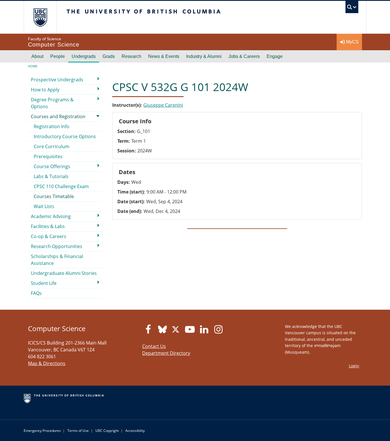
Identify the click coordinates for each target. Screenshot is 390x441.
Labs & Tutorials (51, 176)
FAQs (36, 293)
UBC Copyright (107, 430)
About (37, 56)
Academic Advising (51, 216)
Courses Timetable (54, 196)
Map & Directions (46, 363)
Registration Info (51, 126)
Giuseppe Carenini (163, 105)
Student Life (44, 283)
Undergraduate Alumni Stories (64, 273)
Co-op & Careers (48, 236)
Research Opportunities (56, 246)
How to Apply (45, 89)
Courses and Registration (58, 116)
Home (32, 66)
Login (354, 365)
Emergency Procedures (42, 430)
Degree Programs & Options (52, 103)
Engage (275, 56)
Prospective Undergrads (57, 79)
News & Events (163, 56)
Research (131, 56)
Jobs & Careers (244, 56)
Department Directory (166, 353)
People (57, 56)
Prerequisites (48, 156)
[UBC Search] (351, 8)
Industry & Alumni (204, 56)
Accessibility (135, 430)
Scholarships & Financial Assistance (57, 259)
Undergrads (84, 56)
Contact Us (154, 346)
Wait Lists (44, 206)
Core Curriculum (51, 146)
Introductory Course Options (65, 136)
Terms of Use (78, 430)
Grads (108, 56)
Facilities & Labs (48, 226)
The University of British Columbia (40, 17)
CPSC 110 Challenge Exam (61, 186)
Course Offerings (52, 166)
